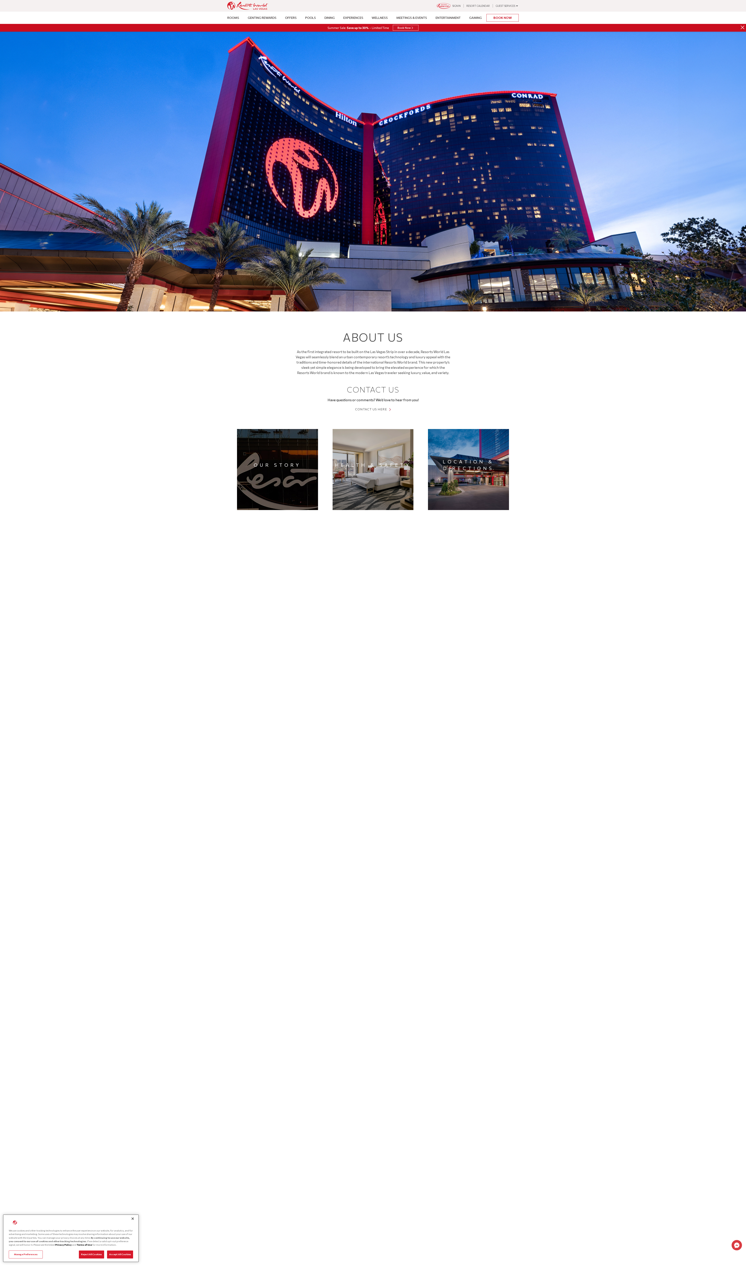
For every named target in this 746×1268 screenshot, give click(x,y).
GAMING (475, 17)
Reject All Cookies (91, 1254)
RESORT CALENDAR (478, 5)
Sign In (456, 5)
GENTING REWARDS (262, 17)
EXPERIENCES (353, 17)
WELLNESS (380, 17)
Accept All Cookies (120, 1254)
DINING (329, 17)
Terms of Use (84, 1244)
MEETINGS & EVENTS (411, 17)
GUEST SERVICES (505, 5)
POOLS (310, 17)
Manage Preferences (25, 1254)
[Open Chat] (736, 1245)
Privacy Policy (63, 1244)
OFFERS (291, 17)
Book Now (502, 17)
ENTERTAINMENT (448, 17)
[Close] (742, 27)
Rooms (233, 17)
